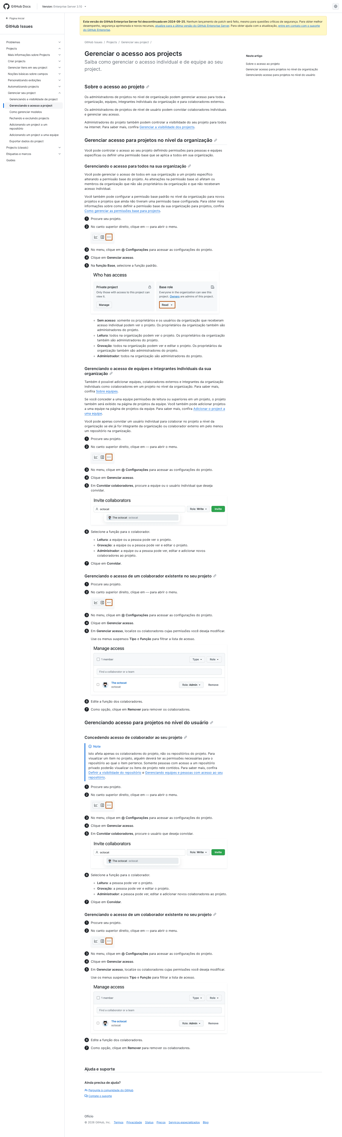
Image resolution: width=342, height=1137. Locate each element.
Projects (111, 42)
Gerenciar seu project (135, 42)
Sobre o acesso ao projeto (114, 87)
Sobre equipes (107, 391)
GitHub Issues (19, 26)
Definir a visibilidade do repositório (114, 773)
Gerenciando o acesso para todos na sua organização (135, 166)
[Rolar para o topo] (333, 1128)
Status (149, 1122)
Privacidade (134, 1122)
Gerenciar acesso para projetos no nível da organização (148, 140)
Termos (118, 1122)
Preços (161, 1122)
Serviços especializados (184, 1122)
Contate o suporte (100, 1096)
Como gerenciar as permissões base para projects (122, 211)
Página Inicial (17, 18)
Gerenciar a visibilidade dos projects (167, 127)
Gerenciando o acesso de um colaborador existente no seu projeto (148, 576)
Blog (206, 1122)
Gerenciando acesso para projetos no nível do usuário (146, 722)
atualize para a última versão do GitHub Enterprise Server (192, 25)
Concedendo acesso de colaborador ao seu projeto (133, 737)
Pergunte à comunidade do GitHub (110, 1090)
